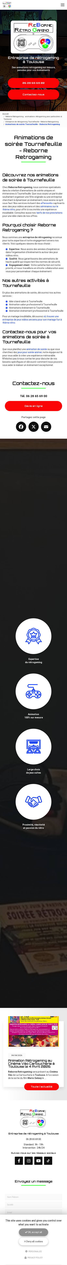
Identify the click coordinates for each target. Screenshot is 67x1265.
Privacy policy (35, 1257)
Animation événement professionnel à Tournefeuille (36, 311)
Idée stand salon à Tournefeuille (25, 301)
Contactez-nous (33, 94)
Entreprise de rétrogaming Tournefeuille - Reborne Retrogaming (32, 122)
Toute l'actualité (41, 1086)
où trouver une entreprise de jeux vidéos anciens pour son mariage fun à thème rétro (32, 319)
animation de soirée (36, 349)
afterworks (47, 203)
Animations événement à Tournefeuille (29, 307)
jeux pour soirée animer (30, 352)
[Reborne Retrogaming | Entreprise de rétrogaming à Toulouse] (7, 5)
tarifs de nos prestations (49, 212)
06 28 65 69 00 (33, 83)
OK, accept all (34, 1232)
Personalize (35, 1251)
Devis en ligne (34, 406)
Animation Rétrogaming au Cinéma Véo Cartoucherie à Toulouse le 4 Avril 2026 (31, 1063)
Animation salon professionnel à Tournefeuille (33, 304)
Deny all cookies (34, 1241)
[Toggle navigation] (62, 5)
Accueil (5, 114)
